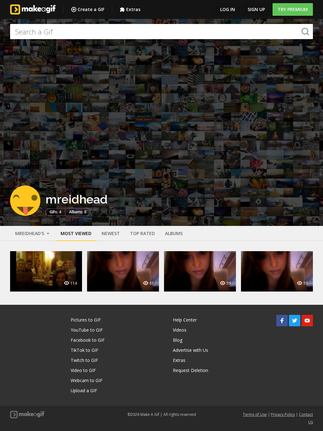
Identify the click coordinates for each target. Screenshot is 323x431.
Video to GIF (83, 370)
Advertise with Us (190, 350)
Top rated (142, 233)
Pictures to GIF (86, 320)
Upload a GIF (84, 390)
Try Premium (293, 9)
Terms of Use (255, 414)
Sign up (256, 9)
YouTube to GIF (87, 330)
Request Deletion (190, 370)
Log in (227, 9)
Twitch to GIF (84, 360)
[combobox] (161, 31)
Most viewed (76, 233)
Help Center (185, 320)
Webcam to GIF (87, 380)
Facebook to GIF (88, 340)
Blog (177, 340)
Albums (174, 233)
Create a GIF (91, 9)
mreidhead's (30, 233)
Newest (111, 233)
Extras (133, 9)
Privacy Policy (283, 414)
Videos (179, 330)
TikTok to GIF (84, 350)
